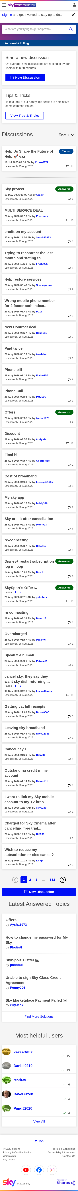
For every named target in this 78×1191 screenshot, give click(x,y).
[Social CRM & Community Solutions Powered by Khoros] (66, 1182)
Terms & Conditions (64, 1148)
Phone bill (13, 370)
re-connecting (16, 540)
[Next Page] (62, 879)
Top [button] (41, 1141)
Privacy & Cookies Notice (17, 1152)
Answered (64, 188)
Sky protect (14, 189)
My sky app (14, 497)
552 (52, 879)
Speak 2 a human (19, 655)
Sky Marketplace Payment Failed (34, 1000)
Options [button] (64, 134)
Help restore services (23, 279)
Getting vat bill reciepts (25, 706)
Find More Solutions (39, 1016)
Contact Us (68, 1155)
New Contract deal (20, 327)
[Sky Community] (22, 5)
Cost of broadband (21, 476)
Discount (12, 434)
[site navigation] (4, 5)
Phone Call (14, 391)
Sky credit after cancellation (29, 519)
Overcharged (16, 634)
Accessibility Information (61, 1152)
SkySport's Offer (19, 588)
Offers (10, 412)
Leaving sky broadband (25, 728)
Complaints (9, 1155)
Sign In (73, 6)
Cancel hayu (15, 749)
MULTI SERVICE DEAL (24, 210)
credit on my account (23, 232)
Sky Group (9, 1159)
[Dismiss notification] (73, 15)
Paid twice (13, 348)
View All (39, 1121)
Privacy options (11, 1148)
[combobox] (35, 29)
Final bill (12, 455)
